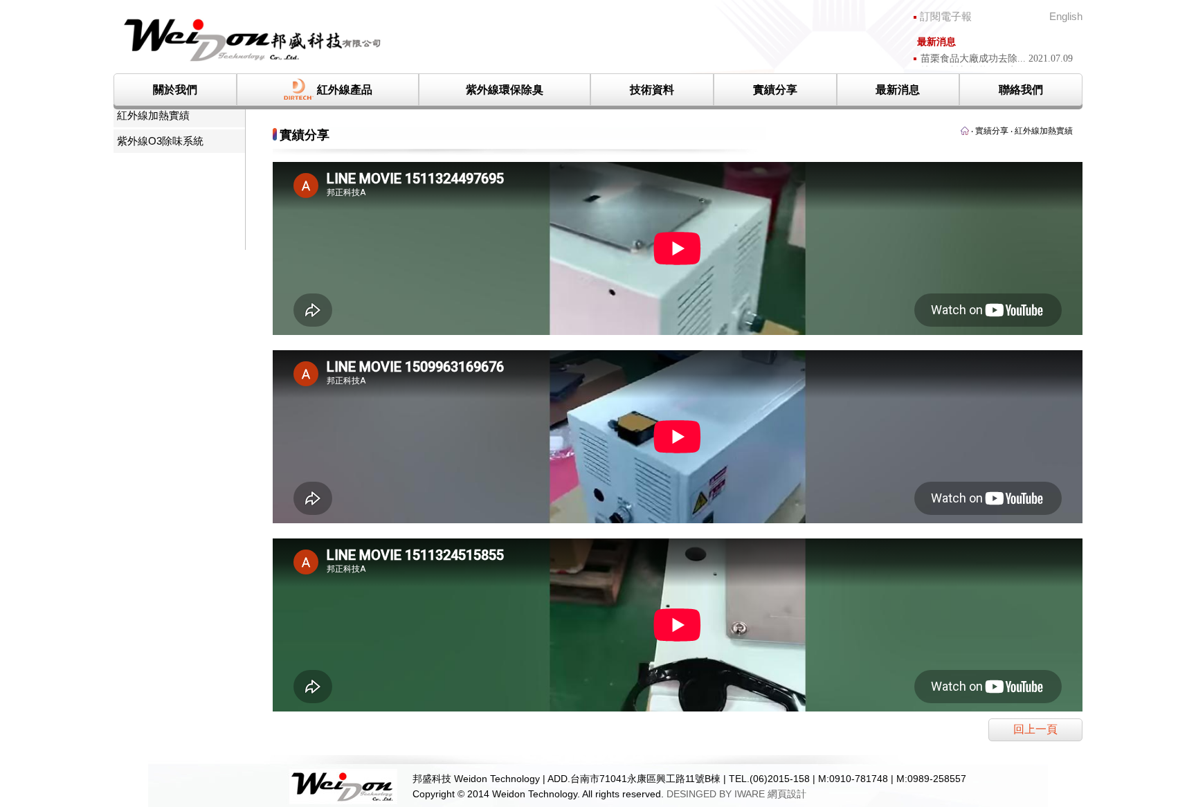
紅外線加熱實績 (153, 115)
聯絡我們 (1021, 90)
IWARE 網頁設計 (770, 793)
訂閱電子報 (966, 16)
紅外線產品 (344, 90)
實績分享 (775, 90)
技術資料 (652, 90)
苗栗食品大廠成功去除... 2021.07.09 (997, 58)
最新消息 (898, 90)
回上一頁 (1035, 729)
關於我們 (175, 90)
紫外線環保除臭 (504, 90)
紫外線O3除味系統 (160, 141)
